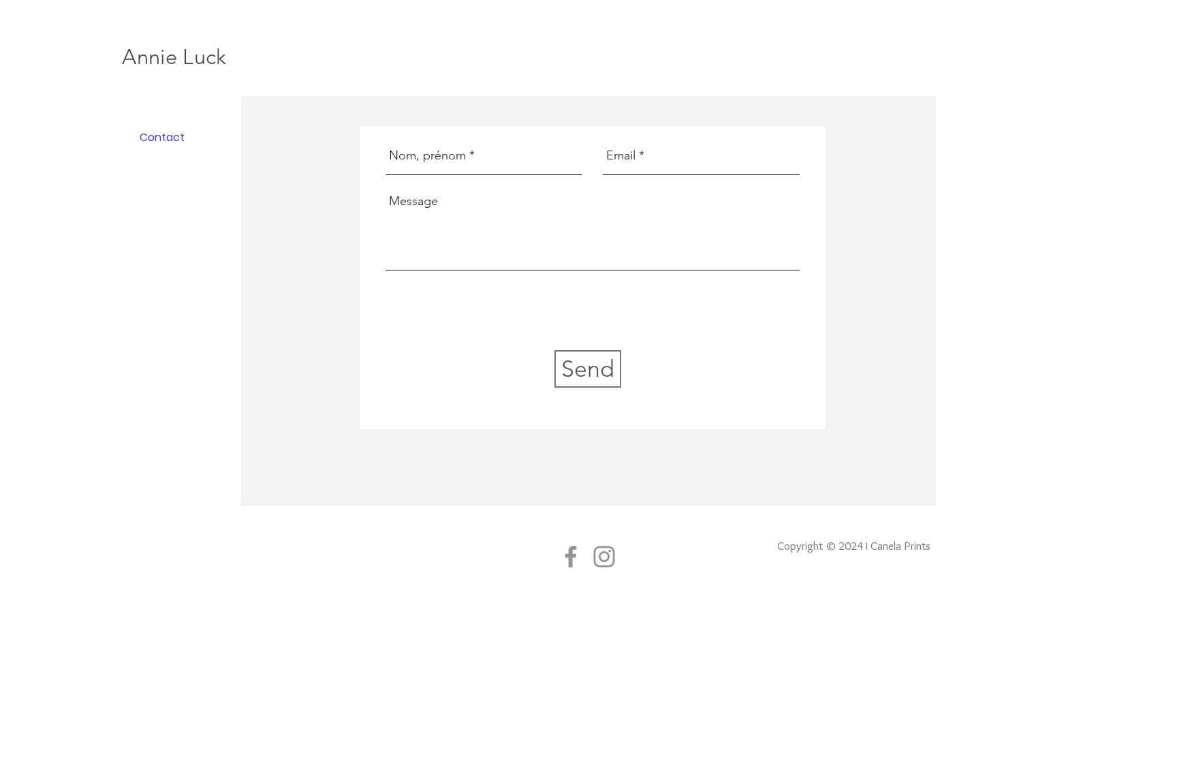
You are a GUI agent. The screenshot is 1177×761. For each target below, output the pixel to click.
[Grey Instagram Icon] (604, 556)
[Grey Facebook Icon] (570, 556)
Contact (162, 137)
